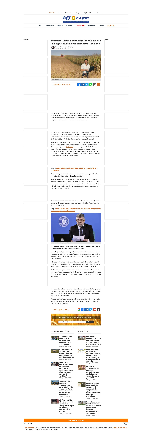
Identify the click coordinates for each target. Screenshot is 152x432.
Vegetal (59, 25)
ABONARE (52, 13)
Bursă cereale (80, 25)
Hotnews (69, 147)
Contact (60, 13)
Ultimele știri (83, 331)
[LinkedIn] (83, 84)
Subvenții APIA (50, 25)
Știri (40, 25)
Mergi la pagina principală (76, 420)
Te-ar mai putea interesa (60, 331)
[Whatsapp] (90, 84)
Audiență (77, 13)
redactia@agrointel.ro (120, 428)
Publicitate (68, 13)
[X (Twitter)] (87, 84)
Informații (98, 13)
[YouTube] (94, 309)
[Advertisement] (76, 5)
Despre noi (28, 423)
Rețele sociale (87, 13)
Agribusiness (91, 25)
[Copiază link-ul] (98, 84)
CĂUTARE (109, 25)
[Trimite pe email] (94, 84)
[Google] (79, 309)
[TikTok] (98, 309)
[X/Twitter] (90, 309)
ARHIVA (102, 25)
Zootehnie (69, 25)
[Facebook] (79, 84)
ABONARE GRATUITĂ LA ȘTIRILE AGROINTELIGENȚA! (76, 317)
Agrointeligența (29, 428)
